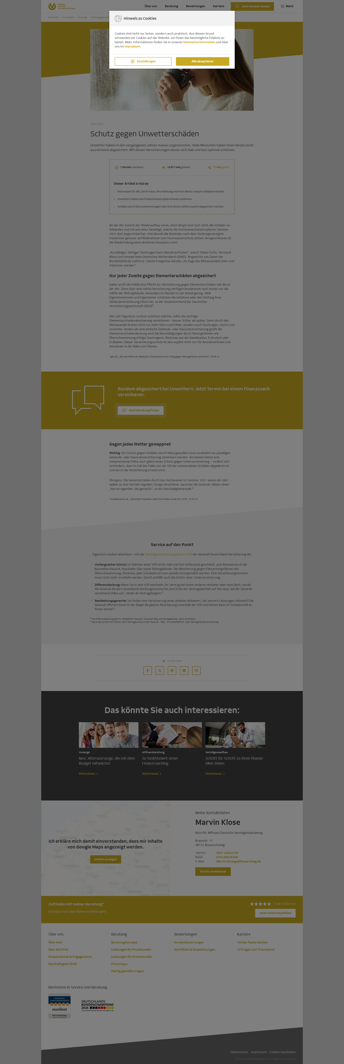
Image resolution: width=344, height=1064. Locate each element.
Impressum (132, 46)
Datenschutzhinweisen (199, 42)
